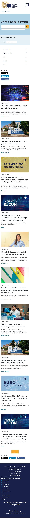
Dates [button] (4, 65)
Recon (2, 227)
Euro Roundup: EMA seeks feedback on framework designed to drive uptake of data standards (14, 398)
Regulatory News (5, 116)
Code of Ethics (6, 486)
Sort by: (3, 42)
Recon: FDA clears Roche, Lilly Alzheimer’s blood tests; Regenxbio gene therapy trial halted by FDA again (14, 217)
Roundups (3, 190)
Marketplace (6, 480)
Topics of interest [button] (7, 53)
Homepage (7, 11)
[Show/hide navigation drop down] (27, 4)
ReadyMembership (16, 478)
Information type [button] (7, 49)
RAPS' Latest (4, 263)
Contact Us (5, 489)
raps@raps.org (16, 475)
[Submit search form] (27, 26)
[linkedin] (18, 511)
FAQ (4, 499)
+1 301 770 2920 (17, 471)
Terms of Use (6, 497)
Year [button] (4, 57)
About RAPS (6, 484)
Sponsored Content (6, 299)
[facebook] (10, 511)
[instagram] (12, 511)
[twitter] (15, 511)
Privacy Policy (6, 495)
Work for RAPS (6, 491)
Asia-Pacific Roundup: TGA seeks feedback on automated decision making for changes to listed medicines (14, 179)
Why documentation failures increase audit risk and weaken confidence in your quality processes (14, 290)
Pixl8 (14, 477)
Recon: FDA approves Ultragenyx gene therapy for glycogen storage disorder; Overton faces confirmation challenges (14, 436)
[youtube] (20, 511)
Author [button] (5, 61)
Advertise (5, 493)
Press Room (6, 482)
